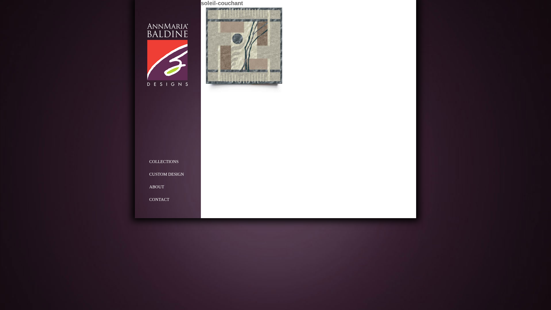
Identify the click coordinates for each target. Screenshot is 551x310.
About (156, 187)
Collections (164, 161)
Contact (159, 199)
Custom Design (166, 174)
